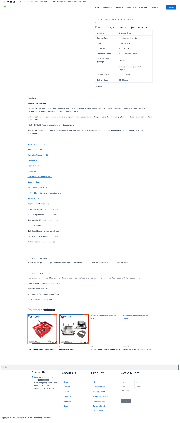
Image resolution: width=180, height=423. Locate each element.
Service (66, 392)
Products (67, 387)
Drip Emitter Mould (35, 198)
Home (97, 19)
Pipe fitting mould (35, 166)
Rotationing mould (100, 396)
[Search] (178, 367)
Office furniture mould (36, 144)
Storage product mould (37, 171)
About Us (67, 396)
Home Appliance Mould (37, 182)
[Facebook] (5, 2)
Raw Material (98, 411)
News (65, 406)
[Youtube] (8, 2)
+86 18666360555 (60, 2)
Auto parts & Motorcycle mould (40, 177)
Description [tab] (32, 98)
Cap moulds (32, 160)
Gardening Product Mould (38, 155)
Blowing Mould (99, 392)
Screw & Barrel (99, 406)
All (101, 19)
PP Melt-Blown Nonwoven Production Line (44, 193)
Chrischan (47, 418)
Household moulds (35, 149)
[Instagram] (11, 2)
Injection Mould (99, 387)
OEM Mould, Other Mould (37, 187)
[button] (111, 7)
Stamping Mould (99, 401)
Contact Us (67, 401)
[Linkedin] (14, 2)
